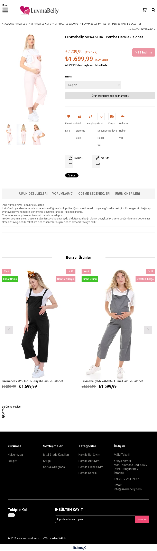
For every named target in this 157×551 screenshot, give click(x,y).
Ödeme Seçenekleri (94, 193)
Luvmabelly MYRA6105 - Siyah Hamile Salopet (32, 381)
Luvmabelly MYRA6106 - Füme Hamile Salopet (112, 381)
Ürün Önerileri (127, 193)
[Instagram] (11, 515)
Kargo (47, 460)
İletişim (12, 460)
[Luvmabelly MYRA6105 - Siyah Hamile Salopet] (38, 324)
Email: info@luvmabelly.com (128, 487)
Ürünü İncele (57, 329)
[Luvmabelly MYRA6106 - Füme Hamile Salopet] (118, 324)
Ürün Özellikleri (33, 193)
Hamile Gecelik (87, 473)
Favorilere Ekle (38, 329)
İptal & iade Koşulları (56, 454)
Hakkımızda (15, 454)
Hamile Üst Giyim (89, 454)
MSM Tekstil (122, 454)
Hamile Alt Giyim (89, 460)
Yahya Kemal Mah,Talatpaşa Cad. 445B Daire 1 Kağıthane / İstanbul (130, 467)
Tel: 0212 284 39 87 (126, 479)
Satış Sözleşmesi (54, 467)
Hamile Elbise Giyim (90, 467)
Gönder (142, 519)
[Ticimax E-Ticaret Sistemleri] (78, 548)
